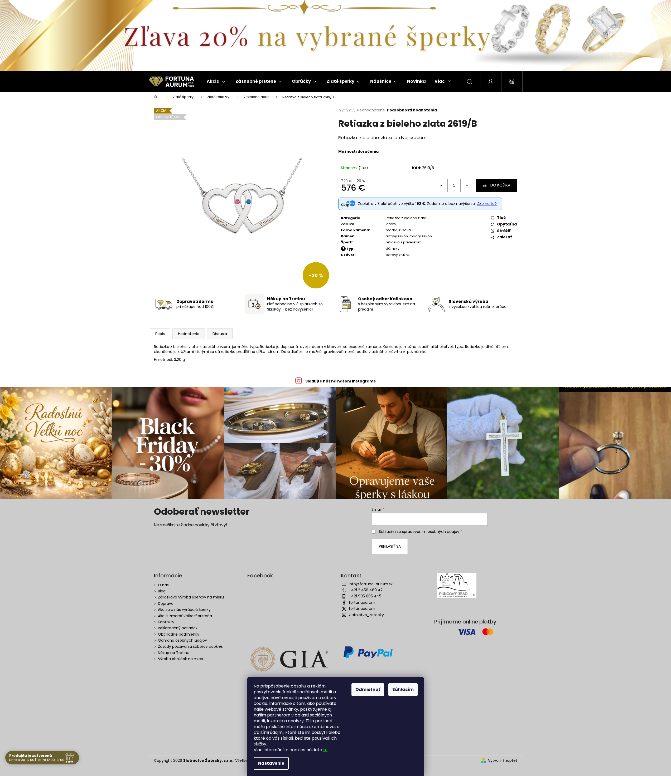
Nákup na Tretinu (173, 652)
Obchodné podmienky (178, 634)
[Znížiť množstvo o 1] (441, 185)
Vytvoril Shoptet (502, 760)
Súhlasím (403, 689)
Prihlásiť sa (390, 546)
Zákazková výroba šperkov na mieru (191, 597)
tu (325, 750)
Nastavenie (271, 763)
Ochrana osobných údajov (182, 640)
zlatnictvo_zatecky (366, 614)
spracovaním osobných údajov (430, 531)
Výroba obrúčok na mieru (181, 658)
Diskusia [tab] (220, 333)
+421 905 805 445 (365, 596)
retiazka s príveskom (404, 242)
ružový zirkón (397, 236)
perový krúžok (398, 254)
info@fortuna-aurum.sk (371, 584)
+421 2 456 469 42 (366, 590)
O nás (163, 585)
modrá (392, 230)
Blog (162, 591)
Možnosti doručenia (358, 151)
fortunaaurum (362, 602)
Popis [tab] (160, 333)
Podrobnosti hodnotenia (412, 110)
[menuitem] (215, 81)
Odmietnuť (367, 689)
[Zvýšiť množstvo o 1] (466, 185)
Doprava (165, 603)
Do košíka (500, 185)
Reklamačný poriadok (177, 628)
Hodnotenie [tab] (188, 333)
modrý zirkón (420, 236)
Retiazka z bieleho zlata (406, 217)
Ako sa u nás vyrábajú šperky (184, 609)
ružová (405, 230)
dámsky (392, 248)
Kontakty (166, 622)
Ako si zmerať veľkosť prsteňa (185, 615)
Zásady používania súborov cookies (190, 646)
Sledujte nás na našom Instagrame (340, 381)
